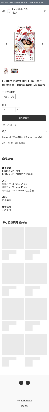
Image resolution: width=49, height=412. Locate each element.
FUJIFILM (8, 143)
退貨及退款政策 (26, 401)
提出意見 (24, 406)
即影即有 (20, 143)
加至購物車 (24, 118)
